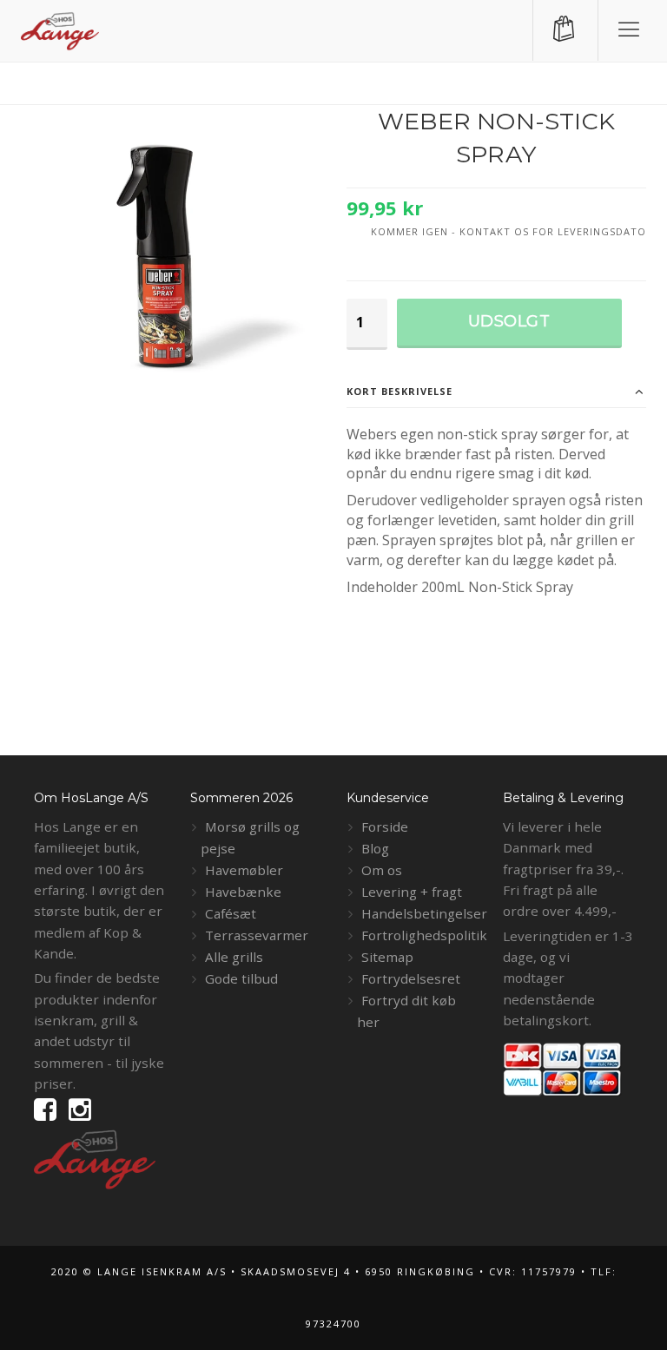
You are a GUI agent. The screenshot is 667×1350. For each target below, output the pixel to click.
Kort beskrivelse (399, 391)
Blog (375, 848)
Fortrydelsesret (410, 978)
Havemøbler (244, 870)
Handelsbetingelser (424, 913)
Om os (381, 870)
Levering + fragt (411, 891)
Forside (384, 826)
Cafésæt (230, 913)
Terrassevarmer (256, 935)
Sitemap (387, 956)
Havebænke (243, 891)
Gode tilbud (241, 978)
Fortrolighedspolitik (424, 935)
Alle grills (234, 956)
